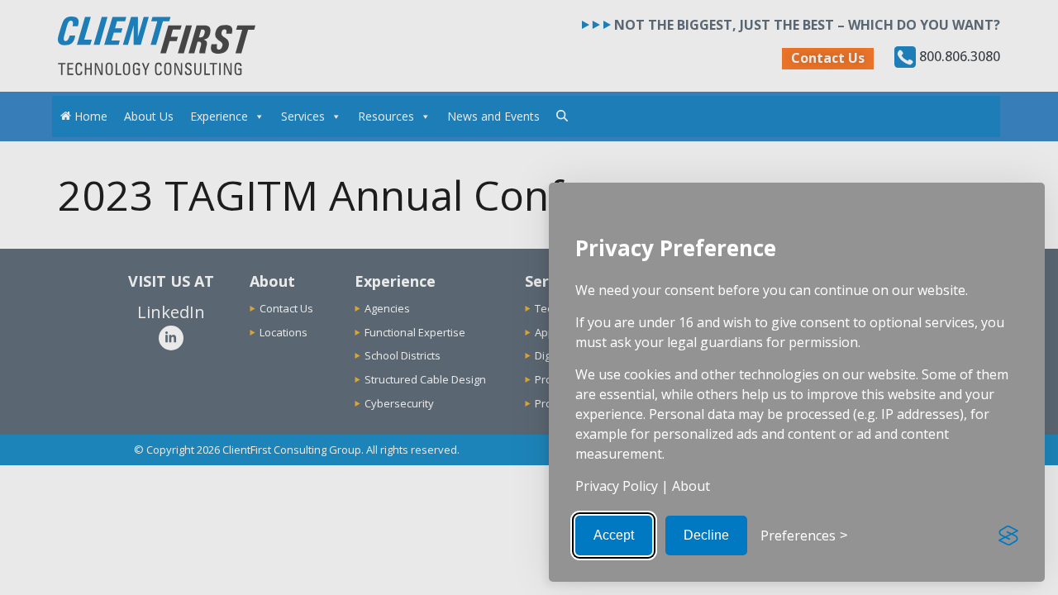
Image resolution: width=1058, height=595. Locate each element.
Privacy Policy (616, 486)
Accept (613, 535)
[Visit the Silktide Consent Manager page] (1008, 535)
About (691, 486)
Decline (706, 535)
